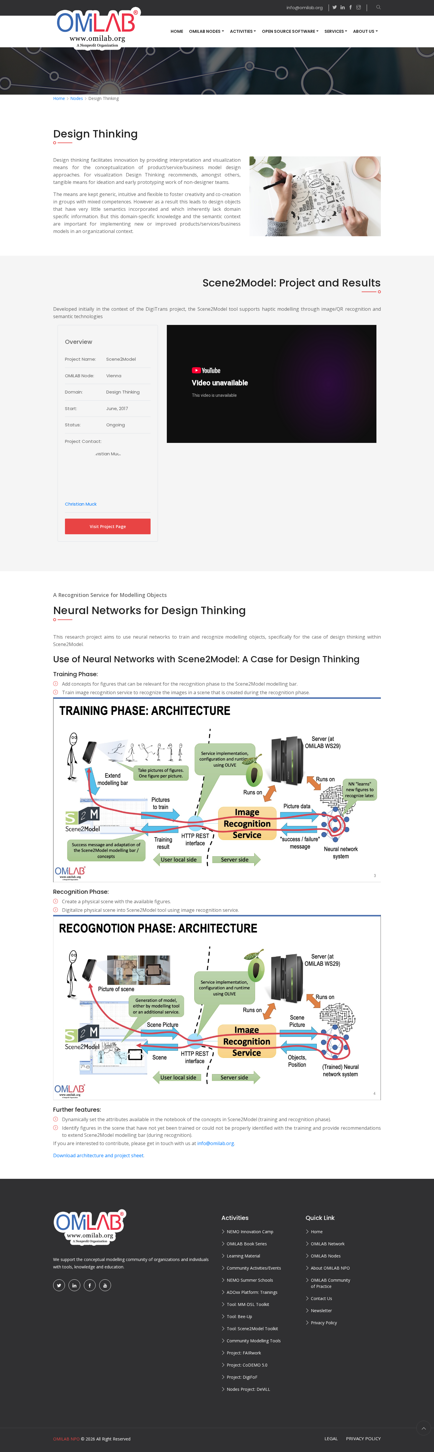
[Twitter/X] (59, 1285)
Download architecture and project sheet (98, 1155)
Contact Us (321, 1298)
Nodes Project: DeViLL (248, 1389)
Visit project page (108, 526)
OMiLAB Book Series (247, 1244)
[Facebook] (90, 1285)
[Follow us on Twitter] (334, 7)
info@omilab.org (305, 7)
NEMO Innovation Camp (250, 1231)
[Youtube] (105, 1285)
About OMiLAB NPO (330, 1268)
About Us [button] (363, 31)
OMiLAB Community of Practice (330, 1283)
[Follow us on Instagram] (361, 7)
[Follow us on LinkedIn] (342, 7)
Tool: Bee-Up (239, 1316)
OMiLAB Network (328, 1244)
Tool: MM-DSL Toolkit (248, 1304)
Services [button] (334, 31)
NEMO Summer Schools (250, 1280)
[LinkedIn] (74, 1285)
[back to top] (423, 1428)
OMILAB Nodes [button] (205, 31)
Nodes (76, 98)
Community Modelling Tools (254, 1340)
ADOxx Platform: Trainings (252, 1292)
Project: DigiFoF (242, 1377)
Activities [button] (241, 31)
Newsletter (321, 1310)
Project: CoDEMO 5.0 (247, 1365)
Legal (331, 1438)
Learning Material (243, 1256)
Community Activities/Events (254, 1268)
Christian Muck (81, 504)
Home (177, 31)
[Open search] (376, 7)
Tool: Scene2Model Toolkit (252, 1328)
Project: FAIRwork (244, 1353)
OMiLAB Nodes (326, 1256)
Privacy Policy (324, 1322)
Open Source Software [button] (288, 31)
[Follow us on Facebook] (350, 7)
